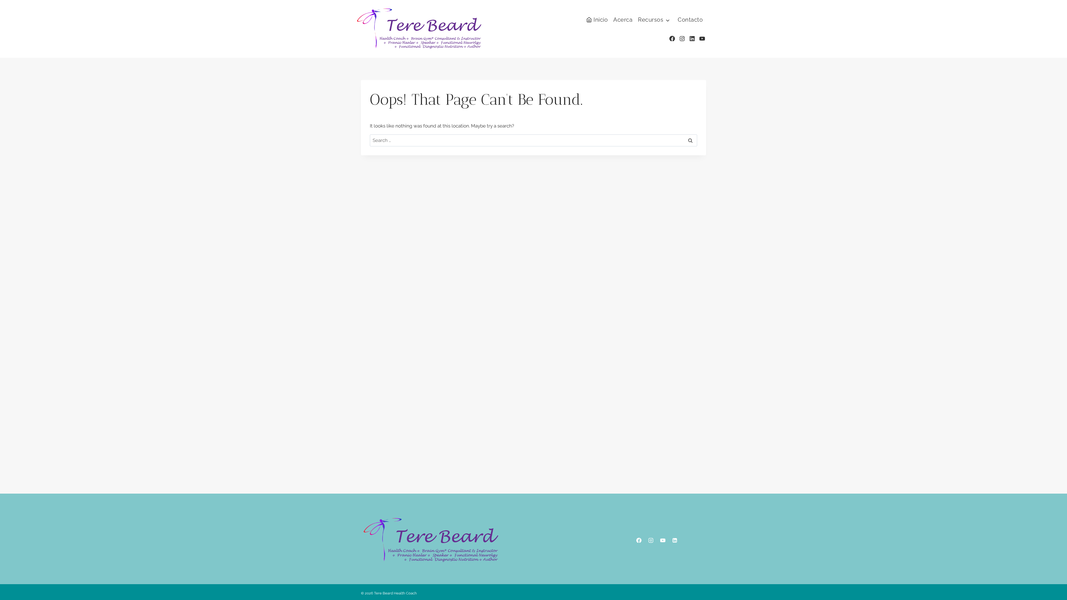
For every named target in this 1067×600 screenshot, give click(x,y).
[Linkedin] (675, 540)
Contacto (690, 19)
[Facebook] (639, 540)
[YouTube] (663, 540)
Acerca (622, 19)
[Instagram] (651, 540)
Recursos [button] (650, 19)
